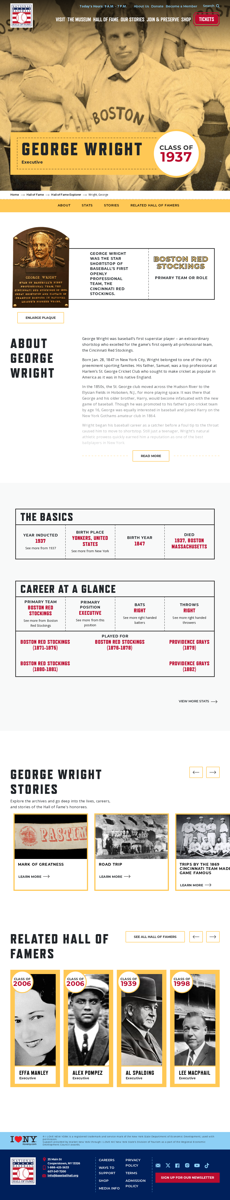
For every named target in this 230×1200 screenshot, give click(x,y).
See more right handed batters (140, 620)
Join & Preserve (163, 19)
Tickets (206, 19)
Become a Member (181, 6)
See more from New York (90, 551)
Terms (131, 1173)
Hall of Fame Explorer (66, 195)
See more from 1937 (40, 548)
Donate (157, 6)
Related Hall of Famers (154, 205)
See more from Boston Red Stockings (41, 623)
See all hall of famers (155, 937)
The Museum (79, 19)
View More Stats (194, 701)
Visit (60, 19)
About (64, 205)
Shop (186, 19)
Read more (151, 456)
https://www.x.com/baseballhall (167, 1165)
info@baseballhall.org (63, 1175)
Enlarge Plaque (41, 318)
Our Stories (132, 19)
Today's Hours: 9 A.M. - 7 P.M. (103, 6)
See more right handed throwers (189, 620)
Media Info (109, 1188)
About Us (141, 6)
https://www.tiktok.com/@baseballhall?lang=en (207, 1165)
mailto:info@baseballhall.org (158, 1165)
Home (14, 195)
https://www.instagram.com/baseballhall (187, 1165)
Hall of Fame (105, 19)
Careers (107, 1160)
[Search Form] (208, 6)
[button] (196, 772)
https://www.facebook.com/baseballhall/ (177, 1165)
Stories (111, 205)
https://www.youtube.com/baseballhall (197, 1165)
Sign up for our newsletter (187, 1178)
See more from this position (90, 622)
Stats (87, 205)
